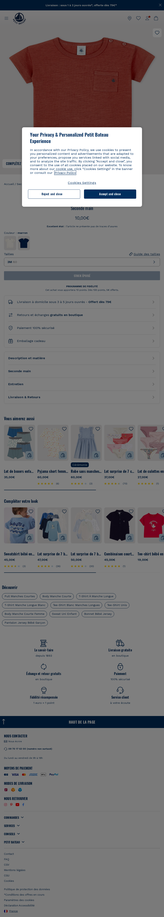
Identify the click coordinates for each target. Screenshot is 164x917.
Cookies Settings (82, 183)
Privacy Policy (65, 173)
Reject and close (52, 194)
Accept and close (110, 194)
